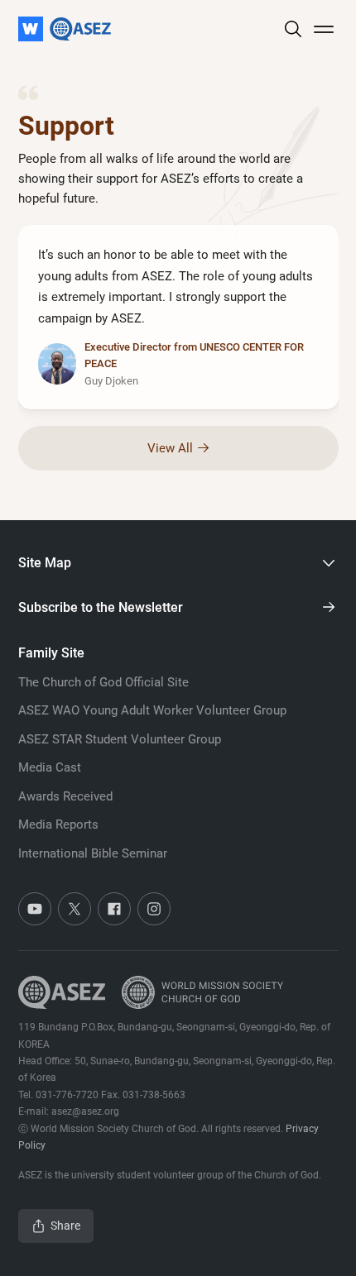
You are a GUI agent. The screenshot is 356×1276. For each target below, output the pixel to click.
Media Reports (58, 824)
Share (65, 1225)
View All (170, 448)
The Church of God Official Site (103, 682)
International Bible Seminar (92, 853)
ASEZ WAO (152, 710)
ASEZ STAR (119, 739)
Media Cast (49, 767)
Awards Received (65, 796)
